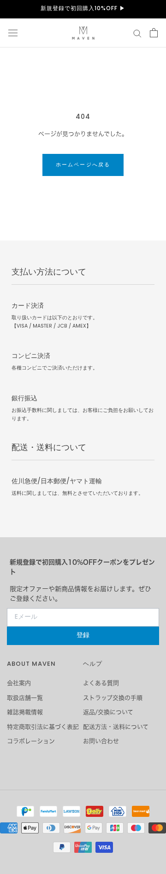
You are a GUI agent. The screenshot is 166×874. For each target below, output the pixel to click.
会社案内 (19, 683)
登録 (83, 635)
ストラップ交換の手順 (112, 698)
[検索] (137, 33)
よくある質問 (101, 683)
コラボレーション (31, 741)
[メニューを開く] (13, 32)
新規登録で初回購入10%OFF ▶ (83, 8)
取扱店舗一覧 (25, 698)
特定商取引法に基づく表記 (43, 727)
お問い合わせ (101, 741)
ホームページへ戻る (83, 165)
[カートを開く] (154, 32)
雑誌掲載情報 (25, 712)
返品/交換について (108, 712)
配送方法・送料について (115, 727)
